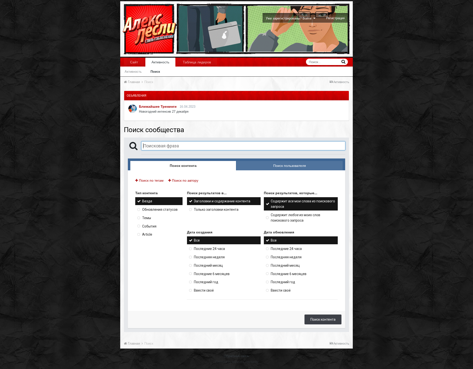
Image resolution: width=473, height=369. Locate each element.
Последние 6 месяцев (212, 274)
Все (197, 240)
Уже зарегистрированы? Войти (289, 18)
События (149, 226)
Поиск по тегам (151, 180)
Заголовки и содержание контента (222, 201)
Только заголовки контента (216, 209)
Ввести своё (204, 290)
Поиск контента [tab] (183, 166)
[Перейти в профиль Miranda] (132, 109)
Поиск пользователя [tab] (289, 166)
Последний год (206, 282)
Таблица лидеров (197, 62)
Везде (147, 201)
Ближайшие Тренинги (158, 106)
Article (147, 234)
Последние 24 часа (209, 249)
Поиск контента (323, 319)
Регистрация (335, 18)
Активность (160, 62)
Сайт (134, 62)
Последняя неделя (209, 257)
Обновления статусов (160, 209)
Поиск (155, 71)
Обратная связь (236, 356)
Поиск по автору (184, 180)
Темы (146, 218)
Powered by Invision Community (236, 362)
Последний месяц (208, 265)
